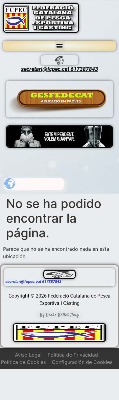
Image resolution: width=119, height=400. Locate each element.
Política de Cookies (23, 362)
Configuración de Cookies (82, 362)
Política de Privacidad (73, 355)
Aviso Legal (28, 355)
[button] (60, 46)
